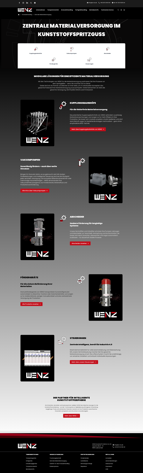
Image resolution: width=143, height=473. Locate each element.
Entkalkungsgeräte (31, 463)
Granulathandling (27, 14)
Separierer (84, 466)
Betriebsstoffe (30, 469)
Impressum (109, 466)
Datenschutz (109, 463)
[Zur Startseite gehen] (25, 10)
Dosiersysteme (54, 466)
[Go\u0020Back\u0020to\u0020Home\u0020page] (19, 14)
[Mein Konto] (121, 10)
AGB (107, 469)
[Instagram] (23, 2)
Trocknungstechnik (55, 458)
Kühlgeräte (29, 461)
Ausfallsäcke (84, 461)
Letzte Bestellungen (111, 461)
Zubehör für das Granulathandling (59, 463)
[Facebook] (19, 2)
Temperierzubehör (31, 466)
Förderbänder (85, 458)
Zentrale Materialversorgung (58, 461)
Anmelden (109, 458)
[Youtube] (34, 2)
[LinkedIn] (27, 2)
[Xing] (30, 2)
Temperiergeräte (31, 458)
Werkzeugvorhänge (86, 463)
